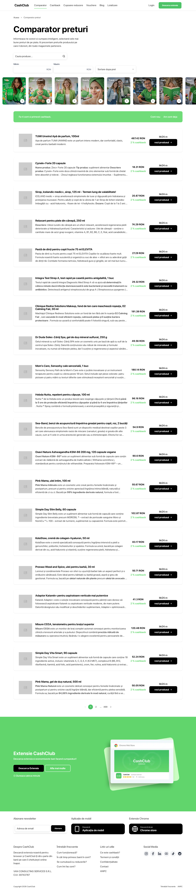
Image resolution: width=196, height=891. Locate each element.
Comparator (40, 5)
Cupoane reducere (73, 5)
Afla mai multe (57, 768)
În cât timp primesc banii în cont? (74, 857)
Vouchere (91, 5)
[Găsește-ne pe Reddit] (180, 854)
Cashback (55, 5)
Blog (102, 5)
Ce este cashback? (110, 852)
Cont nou (155, 116)
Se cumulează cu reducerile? (72, 861)
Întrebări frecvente (168, 886)
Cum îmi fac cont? (66, 866)
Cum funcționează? (67, 852)
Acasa (16, 17)
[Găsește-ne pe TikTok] (173, 854)
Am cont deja (170, 116)
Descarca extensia (170, 5)
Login (151, 5)
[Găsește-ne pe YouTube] (166, 854)
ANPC (103, 871)
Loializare (112, 5)
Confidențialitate (109, 861)
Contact (104, 866)
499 (105, 707)
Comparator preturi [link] (32, 17)
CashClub (22, 5)
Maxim (57, 64)
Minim (16, 64)
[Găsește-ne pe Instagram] (146, 854)
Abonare (58, 828)
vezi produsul (161, 142)
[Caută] (64, 56)
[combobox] (116, 69)
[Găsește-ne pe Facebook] (153, 854)
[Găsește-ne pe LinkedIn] (159, 854)
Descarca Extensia (29, 768)
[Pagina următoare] (110, 707)
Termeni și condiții (109, 857)
